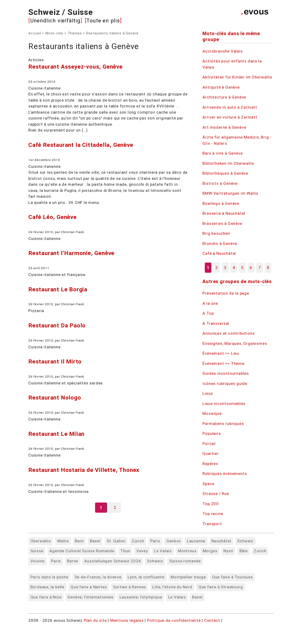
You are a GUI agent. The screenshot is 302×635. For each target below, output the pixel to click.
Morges (210, 550)
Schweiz (245, 541)
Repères (210, 463)
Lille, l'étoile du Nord (172, 587)
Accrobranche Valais (222, 51)
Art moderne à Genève (224, 127)
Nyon (228, 550)
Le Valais (163, 550)
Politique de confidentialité (174, 620)
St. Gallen (116, 541)
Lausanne (196, 541)
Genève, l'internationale (90, 597)
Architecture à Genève (224, 97)
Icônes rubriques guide (224, 383)
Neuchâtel (221, 541)
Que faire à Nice (46, 597)
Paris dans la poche (49, 577)
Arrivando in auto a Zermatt (229, 107)
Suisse (36, 550)
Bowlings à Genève (220, 203)
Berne (72, 561)
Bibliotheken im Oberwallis (228, 163)
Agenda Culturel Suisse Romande (81, 550)
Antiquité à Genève (220, 87)
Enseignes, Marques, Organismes (234, 343)
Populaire (211, 433)
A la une (210, 303)
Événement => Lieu (220, 353)
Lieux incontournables (223, 403)
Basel (95, 541)
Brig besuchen (216, 233)
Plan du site (95, 620)
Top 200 (210, 503)
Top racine (212, 513)
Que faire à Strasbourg (220, 587)
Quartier (210, 453)
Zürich (138, 541)
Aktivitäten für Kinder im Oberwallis (237, 77)
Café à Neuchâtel (219, 253)
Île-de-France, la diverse (98, 577)
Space (208, 483)
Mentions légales (127, 620)
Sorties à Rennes (129, 587)
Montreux (187, 550)
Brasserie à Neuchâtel (223, 213)
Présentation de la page (225, 293)
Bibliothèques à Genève (225, 173)
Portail (209, 443)
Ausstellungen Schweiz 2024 (112, 561)
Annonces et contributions (228, 333)
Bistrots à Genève (220, 183)
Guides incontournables (225, 373)
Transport (212, 523)
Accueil (34, 33)
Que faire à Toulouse (232, 577)
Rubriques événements (224, 473)
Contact (212, 620)
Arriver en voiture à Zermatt (229, 117)
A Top (208, 313)
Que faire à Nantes (89, 587)
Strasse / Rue (215, 493)
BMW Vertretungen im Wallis (230, 193)
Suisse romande (185, 561)
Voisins (37, 561)
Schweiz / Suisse (60, 12)
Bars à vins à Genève (222, 153)
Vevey (142, 550)
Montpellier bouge (188, 577)
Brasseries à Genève (222, 223)
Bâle (243, 550)
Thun (125, 550)
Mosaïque (212, 413)
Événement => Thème (223, 363)
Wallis (63, 541)
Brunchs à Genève (219, 243)
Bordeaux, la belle (47, 587)
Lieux (207, 393)
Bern (79, 541)
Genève (173, 541)
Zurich (260, 550)
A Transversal (215, 323)
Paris (155, 541)
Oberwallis (40, 541)
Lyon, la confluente (146, 577)
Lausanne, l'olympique (141, 597)
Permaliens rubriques (223, 423)
